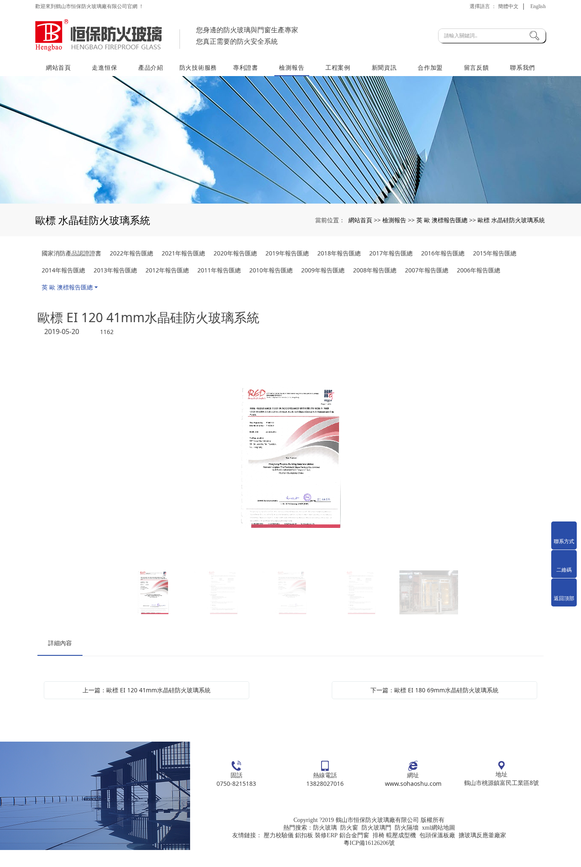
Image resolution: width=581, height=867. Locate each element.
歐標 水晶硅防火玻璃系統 (511, 220)
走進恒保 (104, 67)
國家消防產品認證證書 (71, 253)
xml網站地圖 (438, 827)
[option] (290, 458)
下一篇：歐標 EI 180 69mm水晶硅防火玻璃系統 (434, 690)
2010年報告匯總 (271, 270)
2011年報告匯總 (219, 270)
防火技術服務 (198, 67)
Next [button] (446, 458)
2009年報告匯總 (323, 270)
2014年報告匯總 (63, 270)
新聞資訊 (384, 67)
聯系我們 (522, 67)
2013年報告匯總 (115, 270)
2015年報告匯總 (494, 253)
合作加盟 (430, 67)
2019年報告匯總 (287, 253)
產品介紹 (150, 67)
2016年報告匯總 (442, 253)
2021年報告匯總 (183, 253)
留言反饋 (476, 67)
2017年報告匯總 (391, 253)
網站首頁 (58, 67)
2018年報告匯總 (339, 253)
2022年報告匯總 (131, 253)
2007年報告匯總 (426, 270)
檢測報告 (291, 67)
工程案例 (337, 67)
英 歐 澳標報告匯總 (441, 220)
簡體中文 (508, 6)
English (538, 6)
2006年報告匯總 (478, 270)
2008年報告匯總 (374, 270)
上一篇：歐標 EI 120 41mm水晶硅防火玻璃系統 (147, 690)
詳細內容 (60, 643)
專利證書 (245, 67)
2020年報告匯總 (235, 253)
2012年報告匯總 (167, 270)
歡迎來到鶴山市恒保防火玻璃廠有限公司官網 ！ (89, 6)
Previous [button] (134, 458)
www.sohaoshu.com (413, 783)
